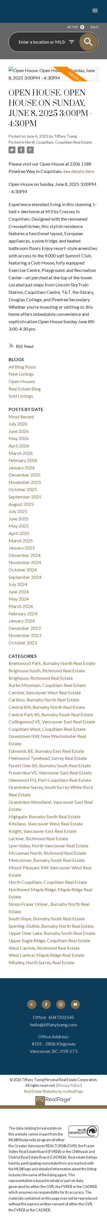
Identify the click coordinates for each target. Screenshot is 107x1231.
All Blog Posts (22, 366)
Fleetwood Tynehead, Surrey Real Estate (48, 758)
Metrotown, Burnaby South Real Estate (47, 860)
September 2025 (25, 496)
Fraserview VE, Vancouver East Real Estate (50, 772)
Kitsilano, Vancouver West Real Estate (46, 823)
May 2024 (19, 598)
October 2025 (23, 489)
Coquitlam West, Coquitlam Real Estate (47, 729)
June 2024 (19, 591)
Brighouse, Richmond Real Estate (41, 678)
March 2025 (21, 540)
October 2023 (23, 642)
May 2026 (19, 438)
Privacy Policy (69, 1085)
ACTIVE (72, 27)
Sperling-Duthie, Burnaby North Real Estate (51, 926)
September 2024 (25, 577)
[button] (31, 1004)
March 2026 (21, 453)
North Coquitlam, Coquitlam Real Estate (58, 142)
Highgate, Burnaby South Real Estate (44, 816)
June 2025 (19, 518)
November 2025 (25, 482)
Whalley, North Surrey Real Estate (41, 962)
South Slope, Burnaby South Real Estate (47, 918)
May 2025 (19, 525)
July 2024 (18, 584)
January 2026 (22, 467)
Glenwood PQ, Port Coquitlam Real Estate (50, 780)
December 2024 (25, 555)
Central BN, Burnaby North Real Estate (47, 707)
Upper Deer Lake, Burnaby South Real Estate (52, 933)
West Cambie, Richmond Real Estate (44, 948)
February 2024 (23, 613)
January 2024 (22, 620)
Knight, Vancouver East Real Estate (42, 831)
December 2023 (25, 628)
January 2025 (22, 547)
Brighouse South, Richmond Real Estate (47, 670)
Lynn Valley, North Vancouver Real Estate (48, 845)
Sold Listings (21, 395)
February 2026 (23, 460)
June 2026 (19, 431)
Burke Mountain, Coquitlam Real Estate (47, 685)
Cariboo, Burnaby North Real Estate (44, 699)
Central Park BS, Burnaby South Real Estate (51, 714)
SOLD (94, 27)
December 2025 (25, 474)
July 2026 (18, 423)
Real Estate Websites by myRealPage (53, 1091)
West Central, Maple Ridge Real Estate (46, 955)
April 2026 (19, 445)
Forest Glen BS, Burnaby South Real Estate (50, 765)
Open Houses (22, 381)
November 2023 (25, 635)
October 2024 (23, 569)
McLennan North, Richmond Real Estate (47, 853)
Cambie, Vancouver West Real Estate (45, 692)
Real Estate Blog (25, 388)
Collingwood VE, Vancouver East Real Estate (52, 721)
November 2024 (25, 562)
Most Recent (21, 416)
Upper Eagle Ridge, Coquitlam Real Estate (49, 940)
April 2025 (19, 533)
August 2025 (21, 504)
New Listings (21, 374)
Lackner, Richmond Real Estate (38, 838)
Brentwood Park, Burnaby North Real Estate (52, 663)
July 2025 (18, 511)
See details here (78, 171)
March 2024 (21, 606)
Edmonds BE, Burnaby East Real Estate (46, 751)
